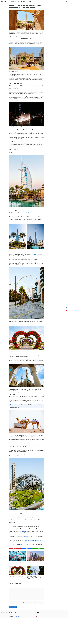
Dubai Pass (20, 544)
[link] (37, 616)
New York (24, 214)
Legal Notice (8, 612)
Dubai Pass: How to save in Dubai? (16, 576)
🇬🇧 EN (22, 616)
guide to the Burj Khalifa (20, 221)
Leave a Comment (19, 9)
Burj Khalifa (27, 212)
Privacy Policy (13, 612)
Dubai (10, 32)
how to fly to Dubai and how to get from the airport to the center (33, 540)
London (35, 254)
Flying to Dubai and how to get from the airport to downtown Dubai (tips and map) (17, 563)
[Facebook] (66, 307)
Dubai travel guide (31, 532)
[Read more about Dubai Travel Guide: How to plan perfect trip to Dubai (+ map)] (35, 556)
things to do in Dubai (23, 531)
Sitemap (16, 616)
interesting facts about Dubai (15, 534)
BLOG (4, 612)
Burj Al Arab (34, 143)
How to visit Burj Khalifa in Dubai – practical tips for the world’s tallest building (34, 577)
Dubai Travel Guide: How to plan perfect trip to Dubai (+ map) (35, 562)
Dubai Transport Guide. (33, 541)
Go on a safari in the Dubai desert (15, 404)
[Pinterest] (66, 310)
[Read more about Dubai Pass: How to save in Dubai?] (17, 570)
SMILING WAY (4, 1)
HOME (2, 612)
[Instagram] (38, 612)
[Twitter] (66, 309)
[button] (15, 1)
